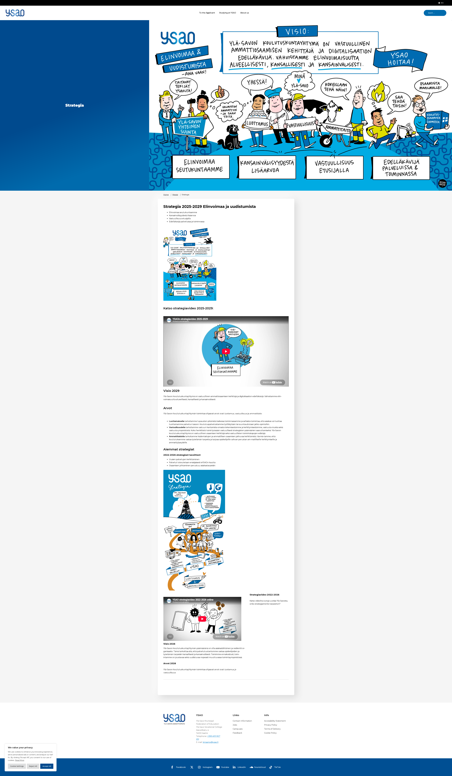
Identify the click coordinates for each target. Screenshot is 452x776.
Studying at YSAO (227, 13)
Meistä (175, 195)
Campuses (237, 729)
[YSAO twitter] (192, 767)
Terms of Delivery (272, 729)
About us (244, 13)
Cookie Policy (270, 733)
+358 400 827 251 (208, 737)
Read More (19, 760)
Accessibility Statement (275, 721)
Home (166, 195)
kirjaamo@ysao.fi (210, 742)
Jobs (235, 725)
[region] (30, 757)
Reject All (33, 766)
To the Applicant (207, 13)
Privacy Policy (270, 725)
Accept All (46, 766)
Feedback (237, 733)
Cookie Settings (17, 766)
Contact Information (242, 721)
